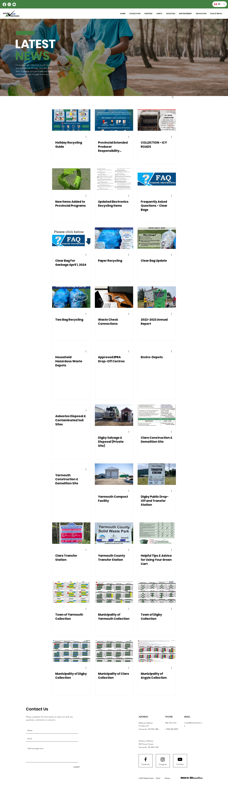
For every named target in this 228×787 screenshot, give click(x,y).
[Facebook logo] (145, 759)
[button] (148, 13)
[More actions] (86, 136)
